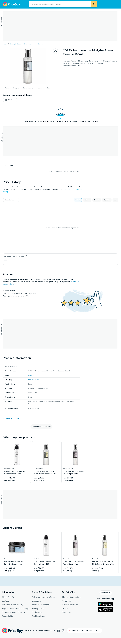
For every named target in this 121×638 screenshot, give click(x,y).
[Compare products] (55, 51)
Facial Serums (38, 44)
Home (5, 44)
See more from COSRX (12, 418)
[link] (17, 462)
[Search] (94, 4)
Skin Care (27, 44)
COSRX (31, 375)
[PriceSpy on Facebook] (58, 630)
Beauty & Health (16, 44)
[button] (10, 100)
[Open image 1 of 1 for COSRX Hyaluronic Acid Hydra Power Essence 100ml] (28, 66)
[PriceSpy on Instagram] (63, 630)
